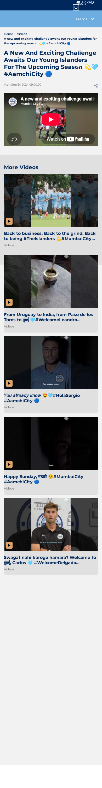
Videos (9, 245)
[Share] (96, 85)
